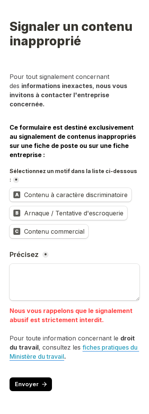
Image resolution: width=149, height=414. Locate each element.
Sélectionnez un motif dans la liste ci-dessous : (74, 175)
